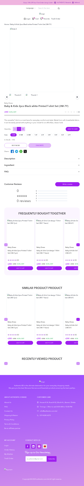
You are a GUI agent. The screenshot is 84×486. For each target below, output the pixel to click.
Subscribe (51, 459)
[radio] (66, 112)
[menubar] (30, 8)
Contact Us (8, 411)
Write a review (67, 184)
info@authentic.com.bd (48, 411)
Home (6, 24)
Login (6, 445)
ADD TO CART (73, 129)
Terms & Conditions (11, 424)
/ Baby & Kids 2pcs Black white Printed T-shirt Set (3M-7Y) (30, 24)
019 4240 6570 (45, 415)
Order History (9, 450)
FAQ (6, 171)
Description (9, 158)
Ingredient (9, 165)
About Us (7, 402)
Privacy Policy (9, 420)
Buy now (16, 145)
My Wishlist (8, 454)
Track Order (8, 458)
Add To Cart (20, 268)
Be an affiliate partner (12, 428)
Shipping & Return (11, 415)
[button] (13, 135)
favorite (40, 145)
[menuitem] (31, 8)
